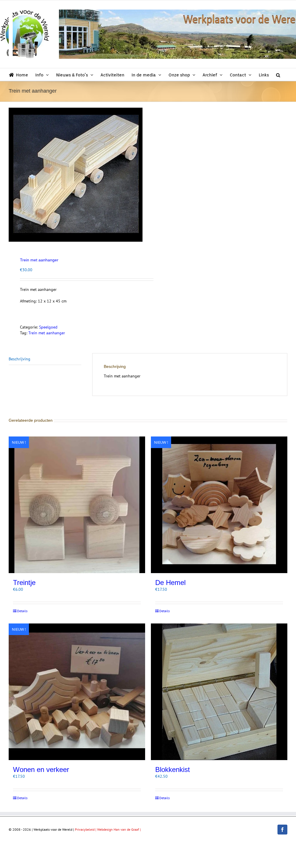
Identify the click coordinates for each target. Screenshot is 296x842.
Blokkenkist (172, 769)
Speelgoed (48, 327)
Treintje (24, 582)
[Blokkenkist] (219, 691)
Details (22, 611)
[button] (278, 74)
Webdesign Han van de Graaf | (119, 829)
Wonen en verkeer (41, 769)
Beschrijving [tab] (19, 359)
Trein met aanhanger (46, 332)
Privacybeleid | (86, 829)
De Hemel (170, 582)
